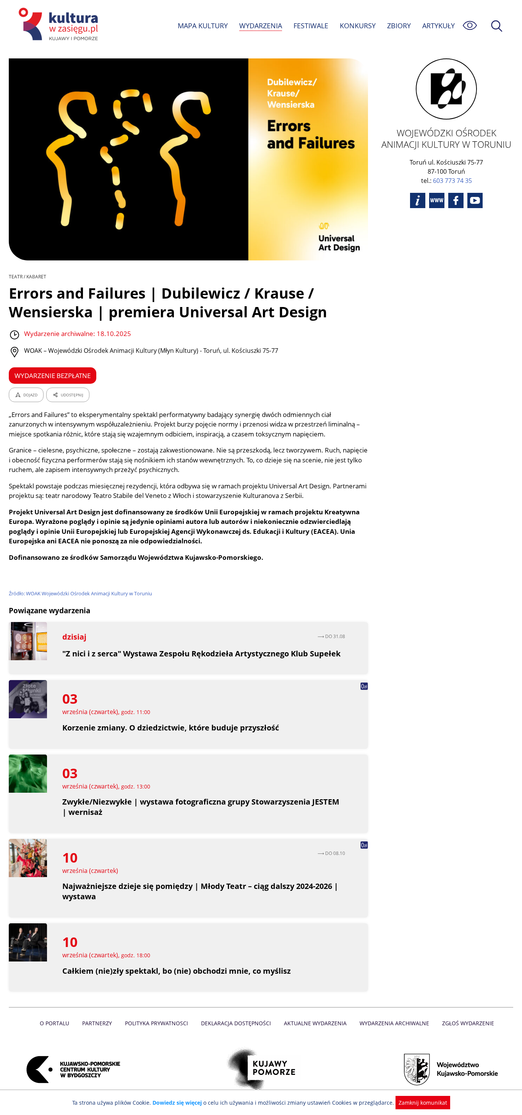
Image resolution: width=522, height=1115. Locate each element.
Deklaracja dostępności (236, 1023)
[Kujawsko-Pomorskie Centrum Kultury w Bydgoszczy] (71, 1069)
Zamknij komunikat (423, 1102)
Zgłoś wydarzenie (468, 1023)
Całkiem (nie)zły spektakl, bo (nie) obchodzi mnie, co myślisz (176, 971)
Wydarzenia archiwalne (394, 1023)
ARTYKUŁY (438, 25)
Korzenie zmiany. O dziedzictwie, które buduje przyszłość (170, 727)
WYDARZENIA (260, 25)
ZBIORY (399, 25)
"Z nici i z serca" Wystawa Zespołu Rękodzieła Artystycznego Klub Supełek (201, 653)
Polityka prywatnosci (156, 1023)
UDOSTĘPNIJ (72, 395)
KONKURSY (358, 25)
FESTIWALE (310, 25)
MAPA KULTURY (203, 25)
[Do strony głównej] (57, 25)
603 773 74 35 (452, 180)
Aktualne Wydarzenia (315, 1023)
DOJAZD (30, 395)
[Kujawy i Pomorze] (261, 1069)
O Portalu (54, 1023)
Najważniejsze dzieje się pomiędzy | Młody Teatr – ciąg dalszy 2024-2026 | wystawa (200, 891)
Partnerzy (97, 1023)
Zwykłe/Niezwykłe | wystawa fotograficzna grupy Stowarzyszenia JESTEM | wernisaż (200, 807)
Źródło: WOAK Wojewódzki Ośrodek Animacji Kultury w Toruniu (80, 593)
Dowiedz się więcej (177, 1102)
